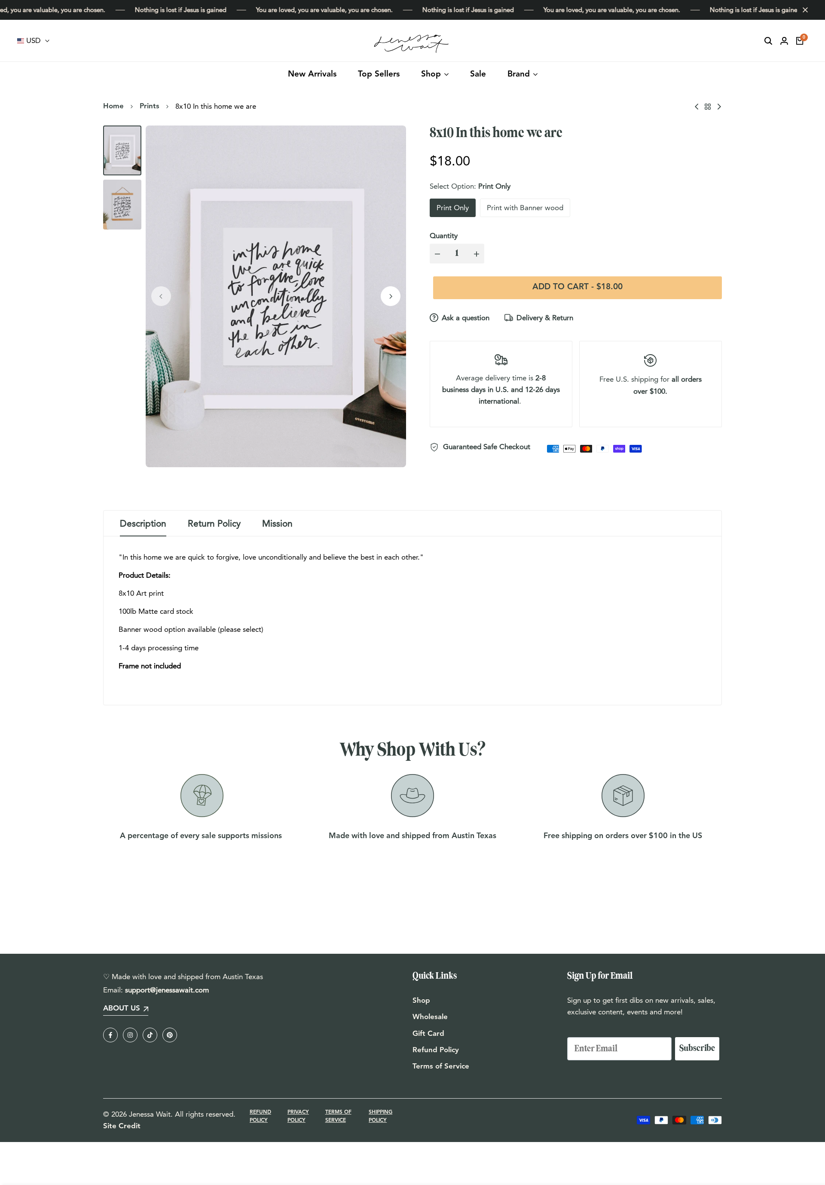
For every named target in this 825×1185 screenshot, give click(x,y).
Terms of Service (440, 1066)
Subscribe (697, 1048)
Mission (277, 523)
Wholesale (430, 1017)
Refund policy (260, 1116)
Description (143, 523)
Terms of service (338, 1116)
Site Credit (122, 1126)
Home (113, 106)
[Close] (803, 10)
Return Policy (214, 523)
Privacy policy (298, 1116)
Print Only (453, 207)
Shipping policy (380, 1116)
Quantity (444, 235)
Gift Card (428, 1034)
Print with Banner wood (525, 207)
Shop (421, 1000)
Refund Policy (435, 1050)
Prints (149, 106)
